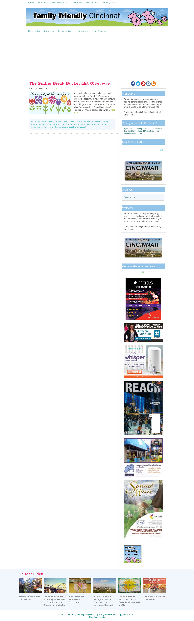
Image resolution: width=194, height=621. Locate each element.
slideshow (43, 127)
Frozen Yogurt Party (41, 124)
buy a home (144, 128)
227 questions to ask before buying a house (142, 132)
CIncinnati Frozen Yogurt (95, 121)
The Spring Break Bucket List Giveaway (69, 83)
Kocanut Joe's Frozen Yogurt (66, 124)
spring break (55, 127)
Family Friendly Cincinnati (97, 18)
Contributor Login (97, 616)
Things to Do (60, 121)
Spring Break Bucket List (74, 127)
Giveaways (48, 121)
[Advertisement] (97, 55)
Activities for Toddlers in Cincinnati (76, 599)
